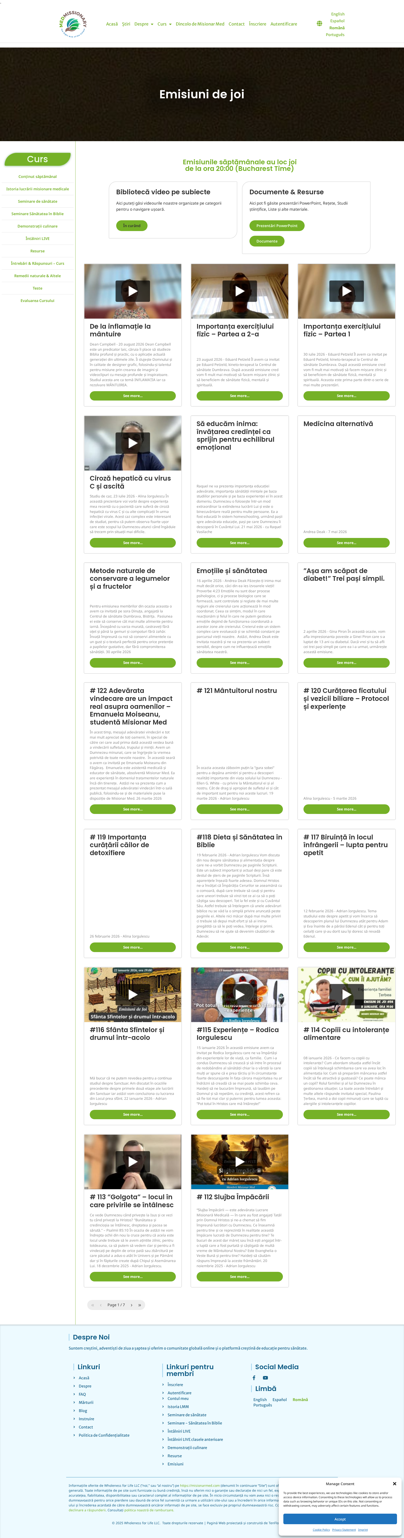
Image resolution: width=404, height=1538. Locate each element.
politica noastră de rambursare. (149, 1366)
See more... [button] (133, 251)
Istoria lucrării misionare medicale (37, 47)
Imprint (363, 1530)
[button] (394, 1483)
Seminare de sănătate (37, 60)
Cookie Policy (321, 1530)
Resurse (37, 109)
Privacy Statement (344, 1530)
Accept (340, 1519)
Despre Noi (91, 1193)
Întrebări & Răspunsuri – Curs (37, 122)
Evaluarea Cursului (37, 159)
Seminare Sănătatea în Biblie (37, 72)
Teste (37, 146)
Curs (37, 18)
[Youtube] (265, 1233)
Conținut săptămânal (37, 35)
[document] (202, 1466)
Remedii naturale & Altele (37, 134)
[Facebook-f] (254, 1233)
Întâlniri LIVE (38, 97)
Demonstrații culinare (38, 84)
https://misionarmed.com (200, 1341)
